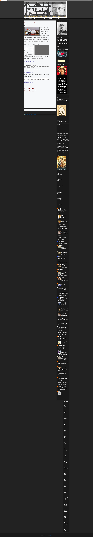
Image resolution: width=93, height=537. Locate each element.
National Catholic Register (60, 185)
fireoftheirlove (60, 391)
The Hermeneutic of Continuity (62, 251)
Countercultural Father (61, 277)
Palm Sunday (59, 332)
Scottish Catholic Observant (61, 345)
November (65, 432)
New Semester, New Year (61, 382)
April (64, 460)
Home (26, 18)
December (65, 412)
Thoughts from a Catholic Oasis (62, 386)
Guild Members (50, 18)
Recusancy (59, 336)
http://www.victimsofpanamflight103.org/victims (29, 61)
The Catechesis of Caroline (61, 297)
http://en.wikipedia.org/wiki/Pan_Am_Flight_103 (29, 72)
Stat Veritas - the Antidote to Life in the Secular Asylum (62, 350)
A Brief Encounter (60, 283)
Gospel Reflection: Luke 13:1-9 (61, 237)
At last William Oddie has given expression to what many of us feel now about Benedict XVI (62, 388)
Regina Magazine (59, 198)
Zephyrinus (59, 208)
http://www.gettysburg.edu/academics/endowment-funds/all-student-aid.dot (32, 69)
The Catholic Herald (59, 204)
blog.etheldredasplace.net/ (61, 318)
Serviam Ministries (59, 174)
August (65, 436)
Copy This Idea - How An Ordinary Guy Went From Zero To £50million (64, 352)
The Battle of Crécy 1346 (63, 215)
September (65, 405)
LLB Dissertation (60, 261)
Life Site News (59, 191)
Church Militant (59, 180)
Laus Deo (59, 271)
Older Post (53, 110)
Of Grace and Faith (60, 356)
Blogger (50, 535)
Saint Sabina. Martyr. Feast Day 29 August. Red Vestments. (64, 210)
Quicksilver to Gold (60, 287)
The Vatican (58, 197)
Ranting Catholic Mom (61, 377)
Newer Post (26, 110)
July (64, 413)
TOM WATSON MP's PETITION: (61, 372)
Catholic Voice (59, 181)
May (64, 406)
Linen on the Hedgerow (61, 366)
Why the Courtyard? (33, 18)
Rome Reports (59, 203)
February (65, 418)
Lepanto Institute (59, 175)
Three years (62, 308)
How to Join (58, 18)
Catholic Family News (59, 179)
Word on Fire (58, 173)
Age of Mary (58, 186)
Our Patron (42, 18)
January (65, 411)
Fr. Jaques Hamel (63, 313)
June (64, 437)
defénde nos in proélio (61, 264)
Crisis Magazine (59, 199)
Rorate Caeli (58, 187)
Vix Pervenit (59, 256)
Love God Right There (60, 288)
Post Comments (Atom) (41, 112)
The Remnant (59, 293)
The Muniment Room (60, 245)
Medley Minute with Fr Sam (61, 269)
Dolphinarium (60, 361)
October (65, 467)
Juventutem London (60, 326)
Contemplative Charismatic (61, 241)
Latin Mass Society (59, 192)
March (64, 407)
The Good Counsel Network (60, 193)
